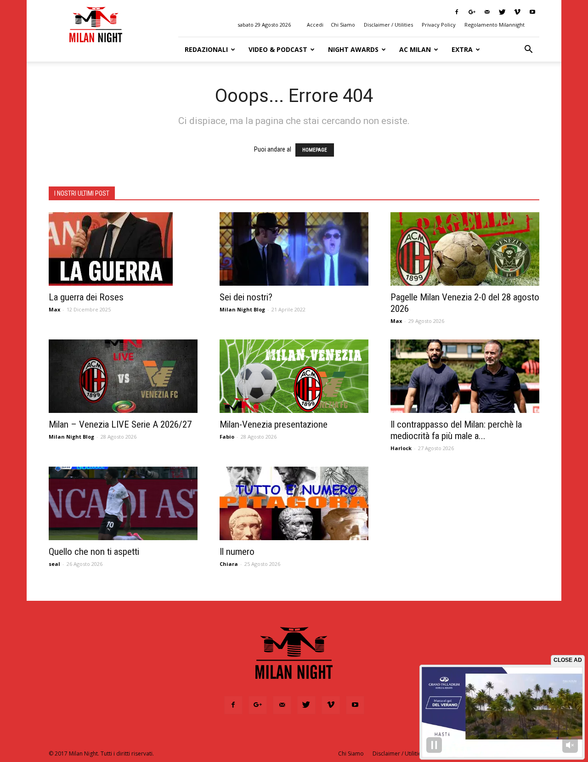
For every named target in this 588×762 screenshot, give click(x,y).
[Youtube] (532, 12)
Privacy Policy (439, 24)
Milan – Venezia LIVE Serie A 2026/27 (120, 424)
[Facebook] (457, 12)
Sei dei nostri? (246, 297)
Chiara (229, 563)
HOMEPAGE (314, 150)
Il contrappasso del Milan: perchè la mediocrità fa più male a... (456, 430)
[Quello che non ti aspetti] (123, 503)
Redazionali (206, 49)
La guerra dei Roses (86, 297)
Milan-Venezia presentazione (274, 424)
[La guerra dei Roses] (123, 249)
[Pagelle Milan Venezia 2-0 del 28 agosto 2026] (464, 249)
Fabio (227, 436)
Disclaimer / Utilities (388, 24)
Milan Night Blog (242, 309)
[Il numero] (294, 503)
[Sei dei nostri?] (294, 249)
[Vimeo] (517, 12)
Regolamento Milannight (494, 24)
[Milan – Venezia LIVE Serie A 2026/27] (123, 376)
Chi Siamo (343, 24)
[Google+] (472, 12)
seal (54, 563)
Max (54, 309)
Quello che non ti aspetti (94, 551)
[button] (528, 50)
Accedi (315, 24)
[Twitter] (502, 12)
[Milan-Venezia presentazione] (294, 376)
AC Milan (415, 49)
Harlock (401, 448)
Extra (462, 49)
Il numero (237, 551)
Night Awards (353, 49)
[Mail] (487, 12)
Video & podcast (278, 49)
